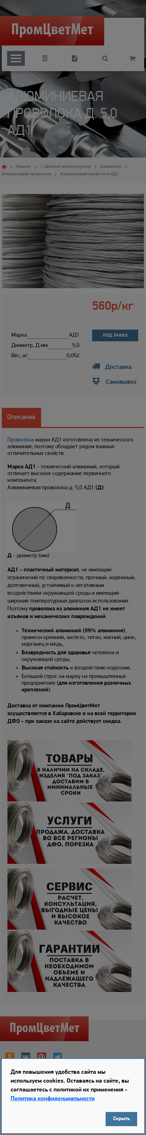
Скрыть (121, 1119)
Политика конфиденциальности (53, 1099)
